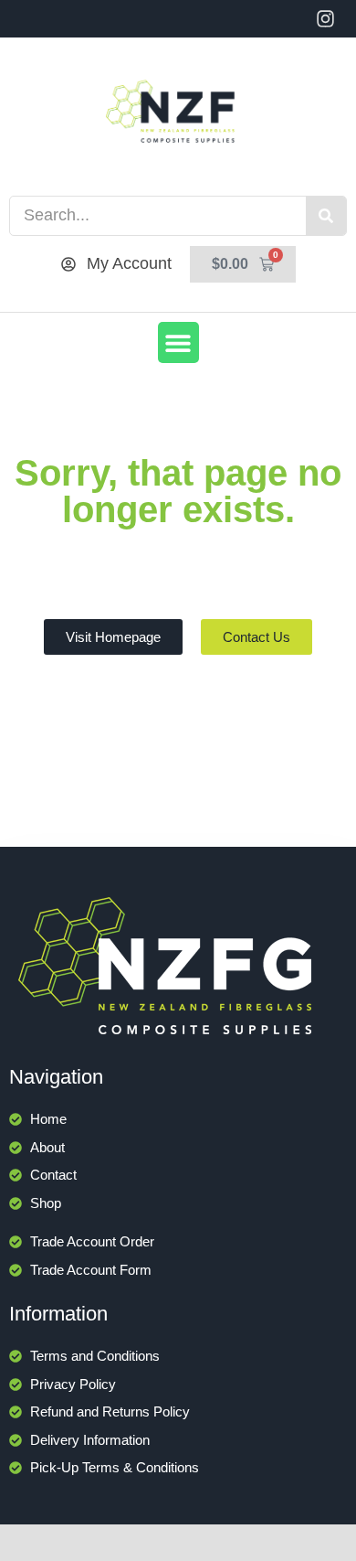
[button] (178, 342)
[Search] (326, 216)
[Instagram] (325, 18)
